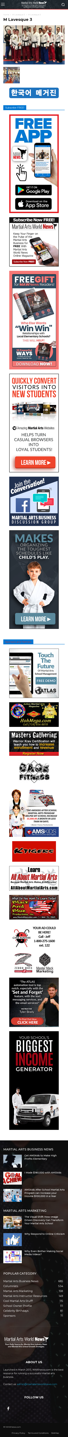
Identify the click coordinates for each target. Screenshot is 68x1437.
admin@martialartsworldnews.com (37, 1384)
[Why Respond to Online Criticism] (12, 1239)
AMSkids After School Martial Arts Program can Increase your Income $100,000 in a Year (44, 1193)
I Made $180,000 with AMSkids (42, 1172)
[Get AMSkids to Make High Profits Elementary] (12, 1161)
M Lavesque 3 (18, 14)
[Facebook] (8, 1409)
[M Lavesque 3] (34, 63)
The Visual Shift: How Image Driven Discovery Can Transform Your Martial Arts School (43, 1220)
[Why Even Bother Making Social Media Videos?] (12, 1256)
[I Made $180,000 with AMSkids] (12, 1178)
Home (6, 14)
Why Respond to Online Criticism (44, 1233)
